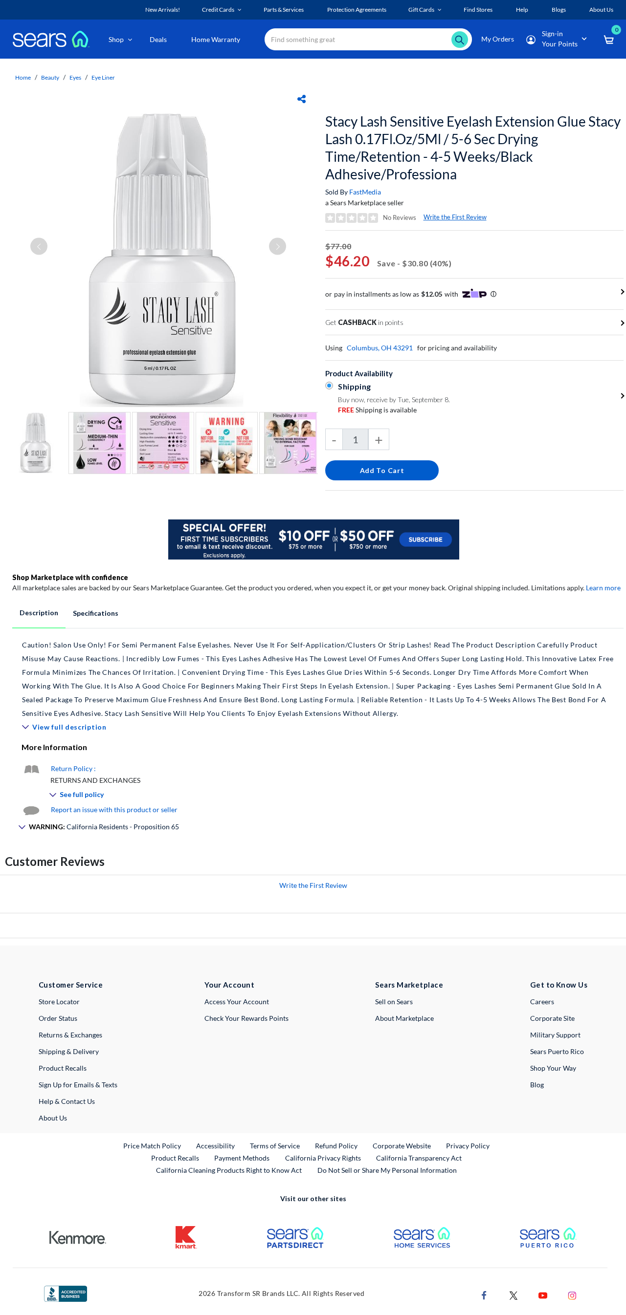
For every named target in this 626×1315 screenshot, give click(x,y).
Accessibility (215, 1146)
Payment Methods (241, 1158)
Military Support (555, 1035)
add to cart (382, 470)
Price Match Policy (152, 1146)
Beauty (50, 77)
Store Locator (59, 1001)
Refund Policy (336, 1146)
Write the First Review (455, 217)
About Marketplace (404, 1018)
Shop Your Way (553, 1068)
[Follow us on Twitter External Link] (513, 1295)
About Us (53, 1118)
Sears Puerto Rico (557, 1051)
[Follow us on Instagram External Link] (572, 1295)
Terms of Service (275, 1146)
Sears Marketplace (409, 984)
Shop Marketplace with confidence (70, 577)
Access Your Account (236, 1001)
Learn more (603, 587)
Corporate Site (552, 1018)
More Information (54, 747)
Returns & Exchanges (70, 1035)
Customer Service (71, 984)
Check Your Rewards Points (246, 1018)
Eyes (75, 77)
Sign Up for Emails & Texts (78, 1084)
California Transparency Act (419, 1158)
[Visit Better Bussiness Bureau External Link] (65, 1293)
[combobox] (368, 39)
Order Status (58, 1018)
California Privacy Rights (323, 1158)
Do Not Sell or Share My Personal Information (387, 1170)
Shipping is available (377, 410)
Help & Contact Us (67, 1101)
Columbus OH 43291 (380, 348)
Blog (537, 1084)
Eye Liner (103, 77)
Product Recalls (63, 1068)
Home (23, 77)
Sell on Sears (394, 1001)
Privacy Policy (468, 1146)
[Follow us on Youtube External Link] (543, 1295)
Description (39, 612)
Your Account (229, 984)
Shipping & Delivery (69, 1051)
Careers (542, 1001)
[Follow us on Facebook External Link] (484, 1295)
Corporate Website (402, 1145)
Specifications (95, 613)
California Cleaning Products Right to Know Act (229, 1170)
